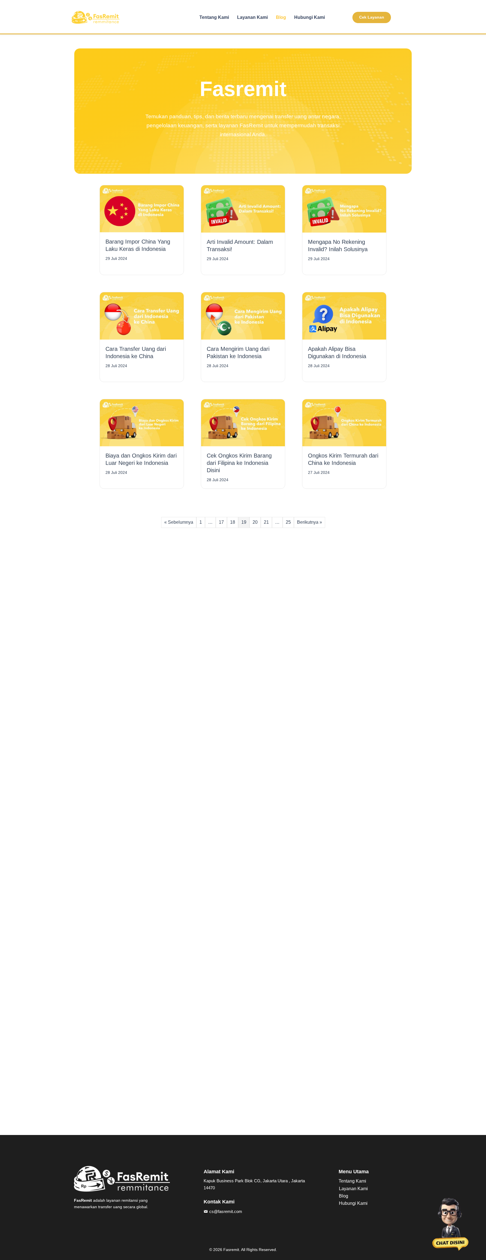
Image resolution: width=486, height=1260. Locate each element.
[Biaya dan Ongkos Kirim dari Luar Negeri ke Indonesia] (142, 422)
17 (221, 522)
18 (232, 522)
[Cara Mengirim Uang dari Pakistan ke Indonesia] (243, 315)
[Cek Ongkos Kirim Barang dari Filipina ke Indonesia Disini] (243, 422)
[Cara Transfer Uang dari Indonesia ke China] (142, 315)
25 (288, 522)
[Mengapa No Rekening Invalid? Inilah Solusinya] (344, 208)
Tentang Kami (214, 17)
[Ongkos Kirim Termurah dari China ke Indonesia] (344, 422)
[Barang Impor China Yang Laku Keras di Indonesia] (142, 208)
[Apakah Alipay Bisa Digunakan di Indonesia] (344, 315)
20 (255, 522)
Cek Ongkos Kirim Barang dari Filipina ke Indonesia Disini (239, 462)
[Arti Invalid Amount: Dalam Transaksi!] (243, 208)
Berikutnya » (309, 522)
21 (266, 522)
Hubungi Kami (309, 17)
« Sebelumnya (178, 522)
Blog (281, 17)
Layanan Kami (252, 17)
